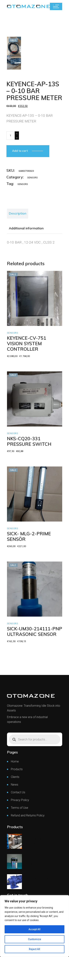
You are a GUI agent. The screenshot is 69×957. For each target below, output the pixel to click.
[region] (34, 926)
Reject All (34, 949)
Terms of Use (19, 807)
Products (17, 769)
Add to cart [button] (22, 322)
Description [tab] (17, 213)
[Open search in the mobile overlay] (34, 739)
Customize (34, 939)
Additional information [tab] (26, 228)
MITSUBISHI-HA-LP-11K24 (42, 843)
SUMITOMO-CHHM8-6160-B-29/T (43, 884)
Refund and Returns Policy (28, 815)
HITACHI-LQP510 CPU (39, 863)
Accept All (34, 929)
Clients (15, 777)
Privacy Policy (20, 800)
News (14, 784)
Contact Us (18, 792)
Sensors (32, 177)
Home (15, 761)
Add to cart (20, 150)
